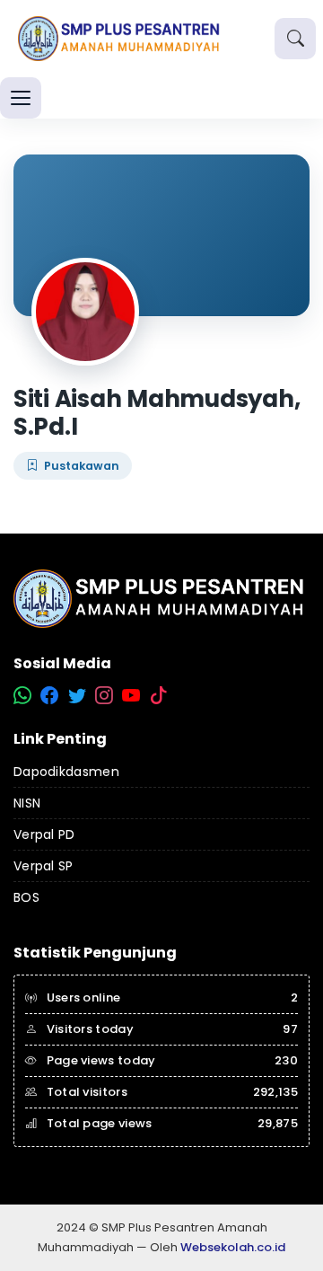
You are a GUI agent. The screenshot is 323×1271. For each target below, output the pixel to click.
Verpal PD (44, 834)
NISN (26, 803)
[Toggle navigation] (20, 98)
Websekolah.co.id (232, 1247)
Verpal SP (43, 866)
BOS (26, 897)
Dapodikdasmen (66, 772)
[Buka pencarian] (295, 38)
